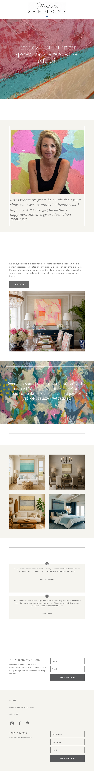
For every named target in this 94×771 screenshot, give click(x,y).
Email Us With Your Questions (21, 707)
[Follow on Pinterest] (27, 723)
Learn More (19, 284)
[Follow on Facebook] (19, 723)
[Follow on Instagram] (11, 723)
